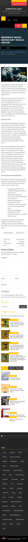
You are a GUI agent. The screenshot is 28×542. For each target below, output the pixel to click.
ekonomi (5, 479)
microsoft (5, 506)
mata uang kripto (16, 501)
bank (20, 452)
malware (5, 501)
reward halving (18, 510)
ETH (12, 483)
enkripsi (5, 483)
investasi (11, 497)
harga (14, 492)
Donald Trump (19, 474)
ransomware (6, 510)
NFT (20, 506)
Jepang (19, 497)
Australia (12, 452)
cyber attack (6, 470)
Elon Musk (14, 479)
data (10, 474)
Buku (9, 20)
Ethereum (20, 483)
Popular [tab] (4, 368)
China (4, 466)
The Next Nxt (15, 90)
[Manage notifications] (4, 538)
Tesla (4, 524)
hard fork (5, 492)
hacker (11, 488)
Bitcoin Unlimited (15, 457)
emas (22, 479)
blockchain (14, 461)
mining (13, 506)
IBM (20, 492)
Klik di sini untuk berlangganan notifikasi (12, 316)
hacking (19, 488)
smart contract (20, 519)
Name (3, 278)
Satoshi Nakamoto (15, 515)
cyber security (18, 470)
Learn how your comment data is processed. (13, 297)
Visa (4, 528)
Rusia (4, 515)
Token (11, 524)
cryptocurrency (14, 466)
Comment (4, 257)
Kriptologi (14, 9)
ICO (4, 497)
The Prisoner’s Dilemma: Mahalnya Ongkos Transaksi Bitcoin (17, 390)
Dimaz (8, 48)
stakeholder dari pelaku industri (10, 225)
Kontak (15, 20)
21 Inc (4, 452)
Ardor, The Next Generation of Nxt (7, 242)
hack (4, 488)
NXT (12, 233)
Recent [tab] (11, 368)
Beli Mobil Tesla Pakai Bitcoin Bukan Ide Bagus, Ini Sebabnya (17, 403)
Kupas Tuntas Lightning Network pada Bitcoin (20, 242)
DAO (4, 474)
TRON (18, 524)
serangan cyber (7, 519)
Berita (19, 25)
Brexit (22, 461)
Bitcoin (5, 457)
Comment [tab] (19, 368)
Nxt (18, 86)
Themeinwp (17, 539)
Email (17, 278)
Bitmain (5, 461)
